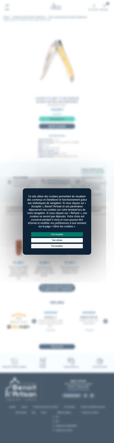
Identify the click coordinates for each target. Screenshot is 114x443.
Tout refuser (57, 240)
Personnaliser (57, 246)
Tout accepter (57, 234)
